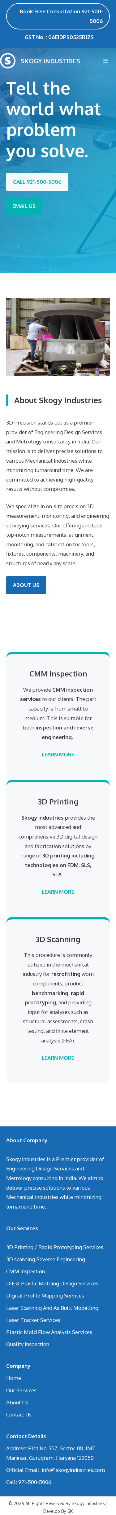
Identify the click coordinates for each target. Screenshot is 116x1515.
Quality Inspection (27, 1344)
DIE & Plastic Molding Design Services (52, 1283)
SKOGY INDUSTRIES (50, 61)
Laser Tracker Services (33, 1320)
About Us (17, 1402)
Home (13, 1378)
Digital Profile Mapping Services (45, 1295)
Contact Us (19, 1414)
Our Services (21, 1390)
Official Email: (24, 1470)
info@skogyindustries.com (73, 1470)
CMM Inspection (25, 1271)
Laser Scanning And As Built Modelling (52, 1308)
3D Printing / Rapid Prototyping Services (54, 1247)
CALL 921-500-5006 (37, 181)
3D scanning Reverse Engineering (45, 1259)
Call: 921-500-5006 (28, 1482)
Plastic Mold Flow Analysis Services (49, 1332)
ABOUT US (26, 585)
